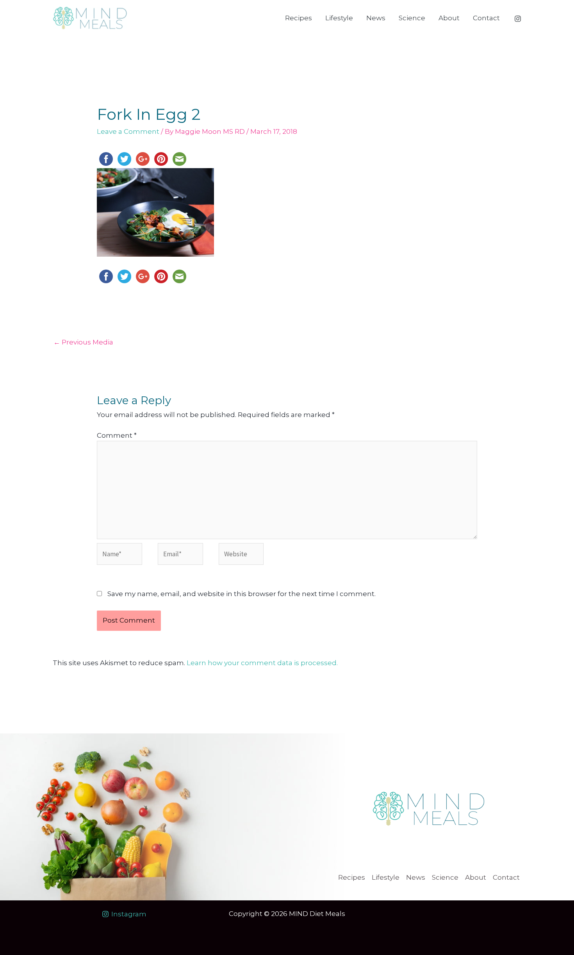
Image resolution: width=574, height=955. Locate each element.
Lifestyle (339, 18)
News (375, 18)
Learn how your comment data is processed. (262, 663)
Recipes (298, 18)
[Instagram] (517, 18)
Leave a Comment (128, 131)
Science (412, 18)
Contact (486, 18)
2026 (279, 914)
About (449, 18)
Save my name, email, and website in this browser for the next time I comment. (241, 594)
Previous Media (83, 342)
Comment (117, 435)
